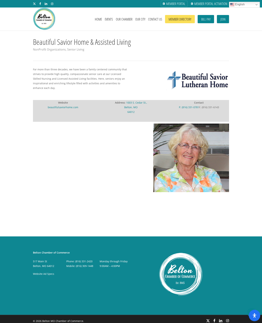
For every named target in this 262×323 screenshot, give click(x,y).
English (239, 4)
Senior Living (75, 49)
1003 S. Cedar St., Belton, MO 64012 (135, 107)
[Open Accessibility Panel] (254, 315)
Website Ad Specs (43, 274)
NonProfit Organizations (49, 49)
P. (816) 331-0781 (189, 107)
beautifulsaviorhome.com (63, 107)
